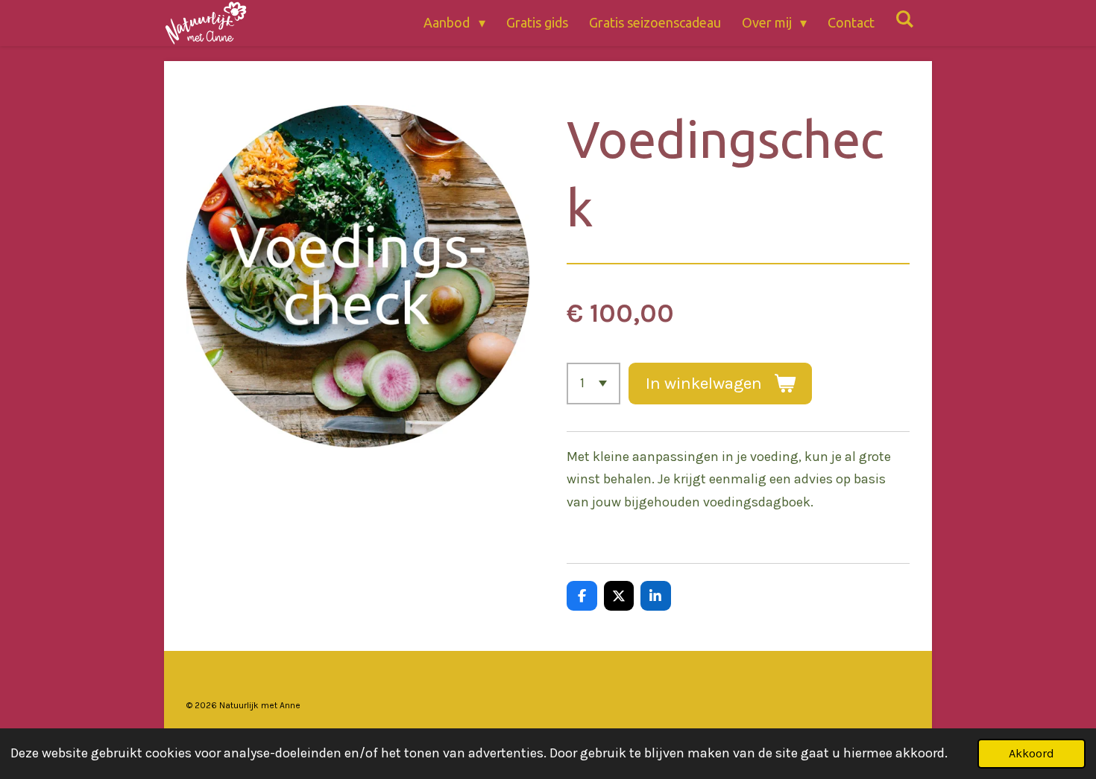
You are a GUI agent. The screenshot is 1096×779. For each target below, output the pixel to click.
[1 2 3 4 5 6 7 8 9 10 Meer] (593, 383)
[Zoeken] (905, 19)
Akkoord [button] (1031, 753)
